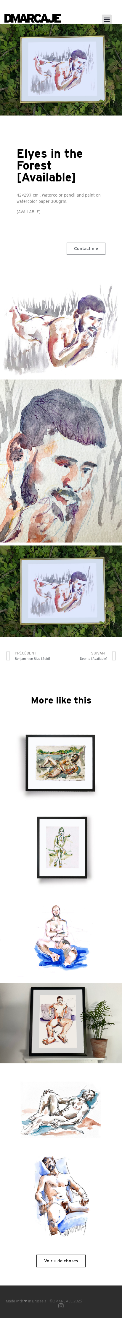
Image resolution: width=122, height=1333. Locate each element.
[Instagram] (61, 1306)
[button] (107, 19)
